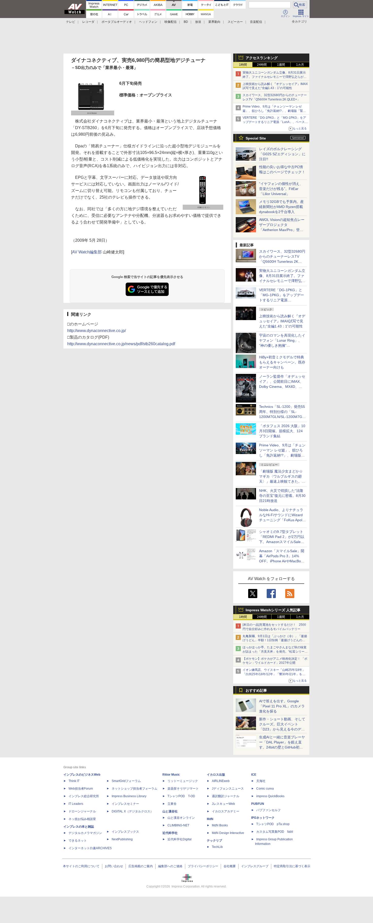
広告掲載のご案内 (140, 866)
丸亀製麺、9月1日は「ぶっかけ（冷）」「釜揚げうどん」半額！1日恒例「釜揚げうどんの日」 (275, 640)
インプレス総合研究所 (84, 796)
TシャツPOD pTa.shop (273, 824)
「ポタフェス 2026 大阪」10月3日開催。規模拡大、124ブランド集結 (282, 431)
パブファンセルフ (268, 810)
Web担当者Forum (81, 788)
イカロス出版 (216, 774)
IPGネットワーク (263, 818)
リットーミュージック (182, 781)
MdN (210, 819)
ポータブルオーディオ (116, 22)
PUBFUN (257, 804)
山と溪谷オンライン (181, 818)
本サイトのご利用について (81, 866)
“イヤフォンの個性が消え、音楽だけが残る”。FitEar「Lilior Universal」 (281, 189)
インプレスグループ (254, 866)
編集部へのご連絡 (170, 866)
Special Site (256, 138)
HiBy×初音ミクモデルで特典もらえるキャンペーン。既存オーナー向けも (282, 362)
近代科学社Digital (179, 839)
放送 (198, 22)
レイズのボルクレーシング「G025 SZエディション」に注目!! (282, 154)
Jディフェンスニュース (228, 788)
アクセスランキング (262, 58)
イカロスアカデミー (225, 811)
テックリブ (214, 840)
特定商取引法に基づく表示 (292, 866)
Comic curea (265, 788)
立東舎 (172, 804)
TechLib (217, 847)
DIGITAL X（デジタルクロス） (132, 811)
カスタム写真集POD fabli (274, 831)
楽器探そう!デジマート (183, 788)
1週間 (281, 64)
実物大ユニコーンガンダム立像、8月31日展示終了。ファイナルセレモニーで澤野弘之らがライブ (275, 77)
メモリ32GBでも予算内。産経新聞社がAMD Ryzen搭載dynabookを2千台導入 (281, 207)
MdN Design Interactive (228, 833)
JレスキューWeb (223, 804)
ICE (253, 774)
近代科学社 (170, 833)
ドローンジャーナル (82, 811)
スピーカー (235, 22)
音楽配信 (256, 22)
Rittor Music (171, 774)
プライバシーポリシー (203, 866)
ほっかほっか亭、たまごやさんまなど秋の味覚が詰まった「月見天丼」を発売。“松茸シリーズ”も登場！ (275, 652)
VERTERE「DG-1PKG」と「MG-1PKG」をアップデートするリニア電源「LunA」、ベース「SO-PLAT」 (274, 122)
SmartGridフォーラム (126, 781)
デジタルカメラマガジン (85, 833)
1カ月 (300, 64)
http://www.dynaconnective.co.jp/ (96, 330)
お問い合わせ (114, 866)
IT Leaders (76, 804)
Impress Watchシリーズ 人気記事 (273, 610)
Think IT (74, 781)
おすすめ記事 (256, 690)
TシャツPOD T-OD (181, 796)
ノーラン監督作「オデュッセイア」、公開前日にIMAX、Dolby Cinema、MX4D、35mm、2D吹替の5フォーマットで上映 (282, 386)
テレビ (70, 22)
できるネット (78, 840)
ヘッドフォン (148, 22)
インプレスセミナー (125, 804)
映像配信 (170, 22)
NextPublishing (122, 839)
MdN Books (220, 825)
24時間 (262, 64)
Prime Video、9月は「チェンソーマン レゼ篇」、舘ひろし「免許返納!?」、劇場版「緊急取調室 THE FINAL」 (274, 111)
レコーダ (88, 22)
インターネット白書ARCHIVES (90, 848)
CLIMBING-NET (178, 825)
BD (186, 22)
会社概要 (230, 866)
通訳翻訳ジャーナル (225, 796)
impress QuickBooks (270, 796)
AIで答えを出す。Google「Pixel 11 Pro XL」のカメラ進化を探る (282, 706)
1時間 (243, 64)
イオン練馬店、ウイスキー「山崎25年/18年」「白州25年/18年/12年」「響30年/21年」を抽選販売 (274, 674)
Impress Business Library (129, 796)
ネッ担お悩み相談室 (82, 819)
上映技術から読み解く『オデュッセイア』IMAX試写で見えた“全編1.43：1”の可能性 (282, 321)
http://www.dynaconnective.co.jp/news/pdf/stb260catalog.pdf (121, 344)
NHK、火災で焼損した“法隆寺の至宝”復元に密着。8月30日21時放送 (282, 496)
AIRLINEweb (221, 781)
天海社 (260, 781)
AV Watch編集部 (87, 252)
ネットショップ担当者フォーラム (134, 788)
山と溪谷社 (170, 811)
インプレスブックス (125, 831)
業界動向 (214, 22)
